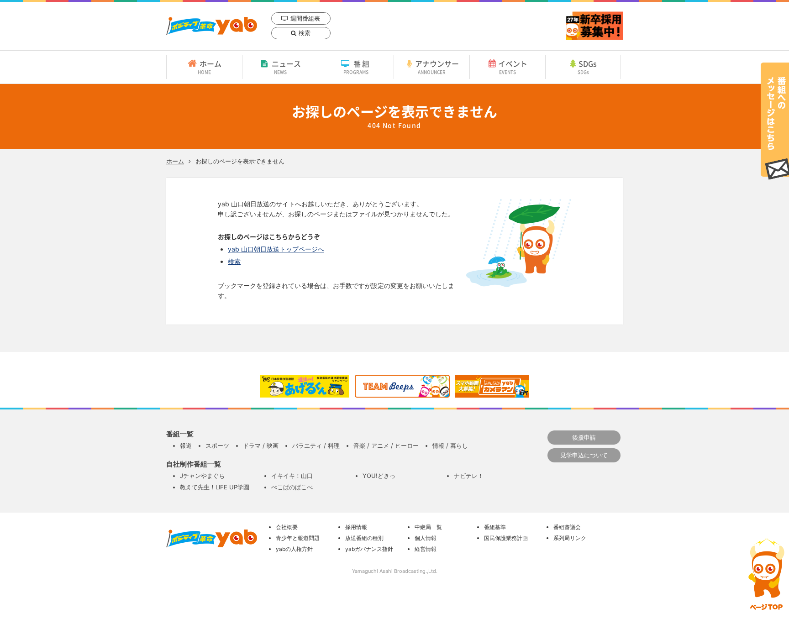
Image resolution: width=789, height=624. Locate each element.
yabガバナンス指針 (369, 548)
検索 (304, 33)
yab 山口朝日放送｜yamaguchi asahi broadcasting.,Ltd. (211, 26)
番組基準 (495, 527)
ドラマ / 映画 (261, 445)
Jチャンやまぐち (202, 475)
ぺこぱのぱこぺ (292, 487)
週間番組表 (305, 18)
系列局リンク (569, 538)
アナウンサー (437, 66)
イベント (512, 66)
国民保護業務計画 (506, 538)
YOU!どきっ (379, 475)
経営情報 (426, 548)
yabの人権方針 (294, 548)
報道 (186, 445)
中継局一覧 (428, 527)
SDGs (587, 66)
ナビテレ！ (469, 475)
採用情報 (356, 527)
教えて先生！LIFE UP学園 (214, 487)
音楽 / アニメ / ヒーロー (386, 445)
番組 (357, 66)
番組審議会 (567, 527)
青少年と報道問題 (298, 538)
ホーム (209, 66)
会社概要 (287, 527)
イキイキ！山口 (292, 475)
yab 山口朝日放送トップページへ (276, 249)
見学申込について (584, 455)
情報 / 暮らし (450, 445)
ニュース (286, 66)
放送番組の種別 (364, 538)
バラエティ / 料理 (316, 445)
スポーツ (217, 445)
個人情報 (426, 538)
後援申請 (584, 437)
